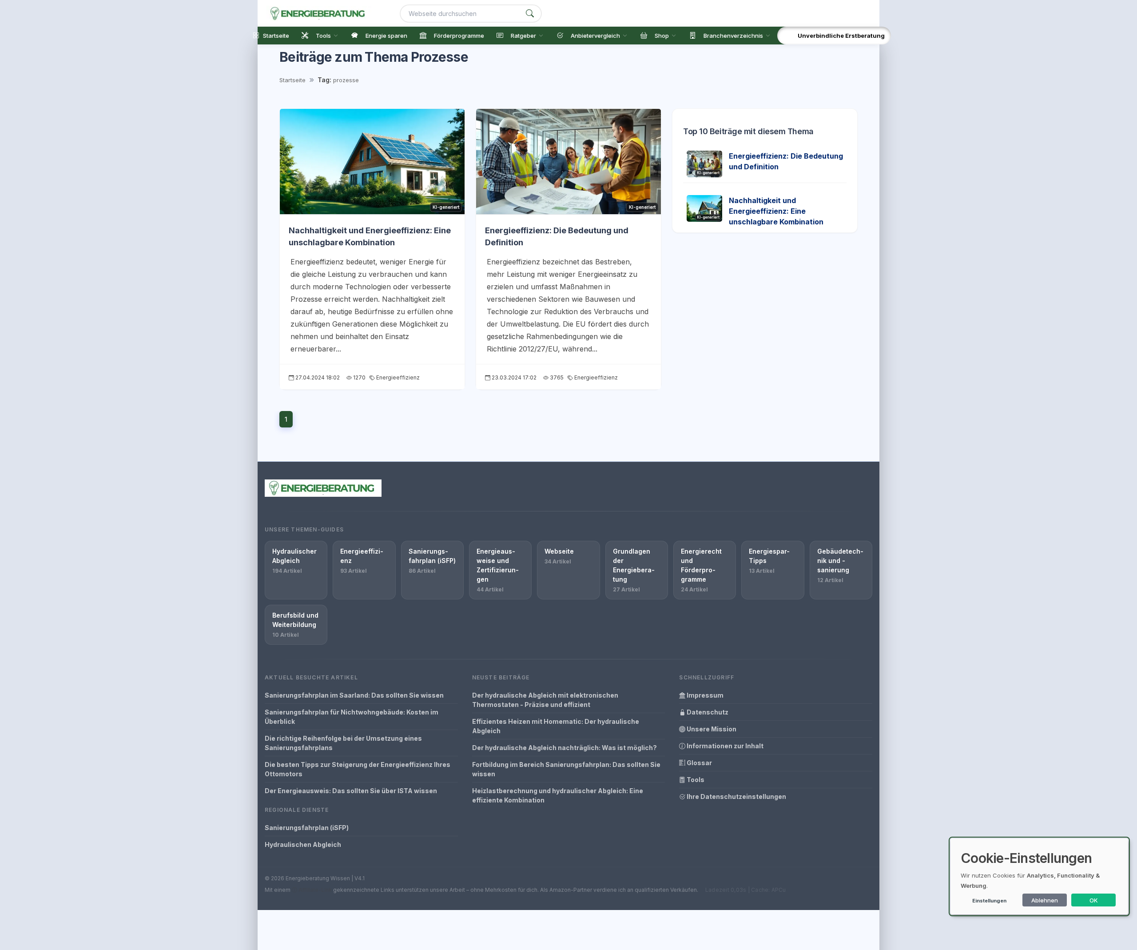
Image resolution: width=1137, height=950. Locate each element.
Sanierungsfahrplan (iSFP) (307, 827)
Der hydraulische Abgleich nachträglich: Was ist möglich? (564, 747)
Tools (694, 779)
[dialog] (1039, 876)
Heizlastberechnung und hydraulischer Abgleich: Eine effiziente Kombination (557, 795)
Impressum (704, 695)
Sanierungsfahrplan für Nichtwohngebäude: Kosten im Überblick (351, 716)
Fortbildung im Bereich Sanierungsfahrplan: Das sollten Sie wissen (566, 769)
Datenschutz (706, 712)
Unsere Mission (710, 729)
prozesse (346, 80)
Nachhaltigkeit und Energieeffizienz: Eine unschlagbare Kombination (776, 211)
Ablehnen (1044, 900)
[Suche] (530, 14)
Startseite (292, 80)
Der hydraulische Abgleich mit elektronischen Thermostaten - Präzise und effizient (545, 699)
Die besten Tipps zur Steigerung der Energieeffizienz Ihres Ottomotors (357, 769)
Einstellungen (989, 901)
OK (1093, 900)
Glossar (698, 762)
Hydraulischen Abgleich (303, 844)
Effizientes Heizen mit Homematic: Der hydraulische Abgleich (555, 726)
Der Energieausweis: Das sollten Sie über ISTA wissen (351, 790)
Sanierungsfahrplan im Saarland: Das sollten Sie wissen (354, 695)
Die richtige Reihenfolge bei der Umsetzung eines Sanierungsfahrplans (343, 742)
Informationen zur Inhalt (724, 746)
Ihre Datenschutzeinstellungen (735, 796)
